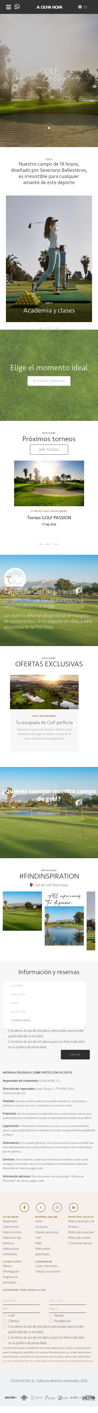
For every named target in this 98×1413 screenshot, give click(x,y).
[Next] (56, 328)
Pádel (38, 1243)
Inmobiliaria (10, 1254)
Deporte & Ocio (12, 1232)
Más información (44, 715)
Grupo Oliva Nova (46, 1266)
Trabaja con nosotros (48, 1271)
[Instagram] (57, 1207)
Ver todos (49, 450)
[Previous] (42, 328)
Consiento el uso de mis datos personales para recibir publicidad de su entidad (46, 1033)
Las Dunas (41, 1226)
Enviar (75, 1054)
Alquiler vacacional (46, 1232)
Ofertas (7, 1266)
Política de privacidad (81, 1232)
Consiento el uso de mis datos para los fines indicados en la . (46, 1044)
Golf (38, 1237)
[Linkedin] (73, 1207)
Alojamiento (10, 1221)
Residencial (62, 1321)
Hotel (38, 1221)
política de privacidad (31, 1047)
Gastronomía (11, 1226)
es (85, 7)
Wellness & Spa (12, 1237)
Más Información (49, 260)
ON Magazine (11, 1271)
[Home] (49, 7)
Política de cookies (79, 1237)
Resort (59, 1315)
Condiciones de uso (80, 1243)
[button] (8, 7)
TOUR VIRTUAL (49, 813)
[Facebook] (24, 1207)
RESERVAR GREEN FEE (49, 381)
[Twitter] (40, 1207)
